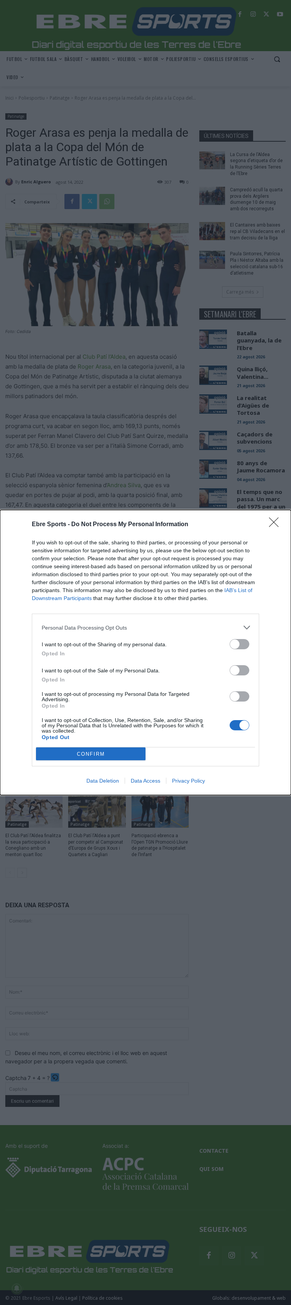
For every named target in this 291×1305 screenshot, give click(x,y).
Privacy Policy (188, 781)
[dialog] (145, 652)
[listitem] (145, 627)
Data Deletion (102, 781)
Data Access (145, 781)
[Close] (276, 524)
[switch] (239, 644)
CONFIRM (91, 754)
